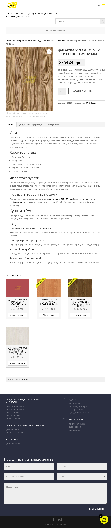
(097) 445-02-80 (51, 13)
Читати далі (48, 315)
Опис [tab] (10, 124)
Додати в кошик (81, 91)
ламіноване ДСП (57, 199)
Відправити (96, 508)
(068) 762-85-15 (36, 13)
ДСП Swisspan (58, 40)
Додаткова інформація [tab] (30, 124)
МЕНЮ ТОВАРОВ (57, 30)
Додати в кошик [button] (17, 315)
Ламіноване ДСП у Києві (38, 40)
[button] (49, 51)
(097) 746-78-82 (13, 443)
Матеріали (20, 40)
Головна (10, 40)
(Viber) (23, 406)
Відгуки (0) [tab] (53, 124)
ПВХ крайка (71, 199)
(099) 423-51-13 (21, 13)
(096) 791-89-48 (13, 415)
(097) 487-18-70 (22, 16)
